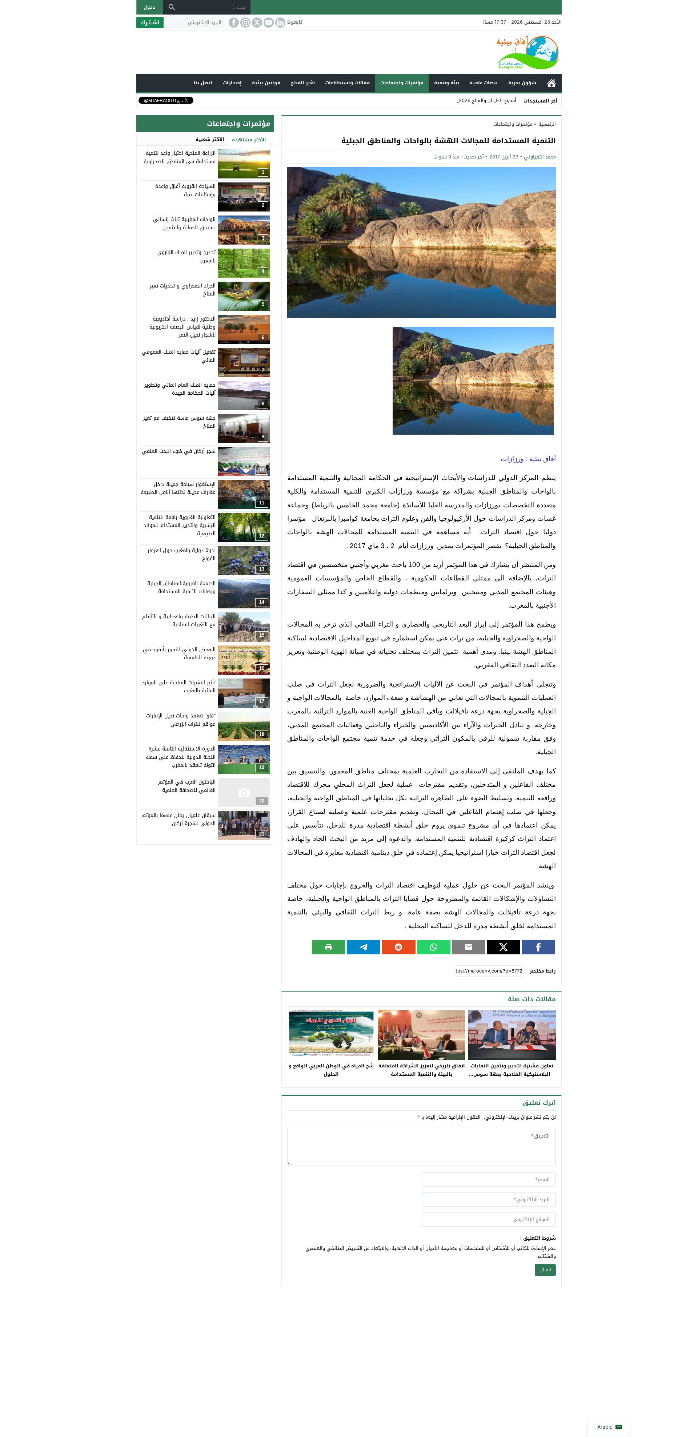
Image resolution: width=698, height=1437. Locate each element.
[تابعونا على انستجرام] (244, 22)
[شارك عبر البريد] (469, 947)
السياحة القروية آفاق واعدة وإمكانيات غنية (185, 190)
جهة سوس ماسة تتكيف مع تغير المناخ (179, 422)
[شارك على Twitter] (503, 947)
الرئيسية (551, 83)
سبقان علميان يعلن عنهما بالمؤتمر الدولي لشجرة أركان (178, 819)
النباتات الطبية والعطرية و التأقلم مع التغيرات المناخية (179, 620)
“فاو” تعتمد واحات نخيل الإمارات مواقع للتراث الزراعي (181, 719)
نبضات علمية (484, 82)
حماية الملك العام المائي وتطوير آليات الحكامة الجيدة (180, 389)
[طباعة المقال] (329, 947)
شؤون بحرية (522, 82)
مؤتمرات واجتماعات (402, 82)
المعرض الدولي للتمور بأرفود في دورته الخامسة (179, 653)
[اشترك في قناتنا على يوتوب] (268, 22)
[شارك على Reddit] (398, 947)
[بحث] (172, 7)
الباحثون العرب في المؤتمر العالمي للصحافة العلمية (187, 786)
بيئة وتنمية (447, 82)
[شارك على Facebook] (538, 947)
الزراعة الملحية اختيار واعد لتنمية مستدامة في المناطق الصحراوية (180, 157)
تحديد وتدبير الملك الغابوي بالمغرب (186, 256)
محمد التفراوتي (540, 156)
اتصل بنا (203, 82)
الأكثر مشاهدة (249, 139)
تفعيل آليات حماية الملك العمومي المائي (179, 356)
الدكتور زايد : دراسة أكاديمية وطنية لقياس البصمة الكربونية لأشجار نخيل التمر (182, 327)
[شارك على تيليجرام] (363, 947)
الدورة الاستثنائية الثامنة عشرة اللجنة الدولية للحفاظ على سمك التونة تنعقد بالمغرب (181, 757)
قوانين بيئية (266, 82)
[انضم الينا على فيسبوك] (233, 22)
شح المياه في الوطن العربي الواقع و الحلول (331, 1070)
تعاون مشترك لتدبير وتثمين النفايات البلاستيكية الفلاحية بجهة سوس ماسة (512, 1074)
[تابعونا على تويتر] (256, 22)
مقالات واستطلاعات (347, 82)
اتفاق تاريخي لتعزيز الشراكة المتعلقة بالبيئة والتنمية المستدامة (421, 1070)
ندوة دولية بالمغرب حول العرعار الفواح (182, 554)
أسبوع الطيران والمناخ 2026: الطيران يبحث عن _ (467, 100)
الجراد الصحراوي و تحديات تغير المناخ (183, 289)
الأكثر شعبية (210, 139)
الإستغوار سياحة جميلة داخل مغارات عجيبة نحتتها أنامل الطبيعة (178, 488)
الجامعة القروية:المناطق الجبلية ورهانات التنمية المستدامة (181, 587)
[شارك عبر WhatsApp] (434, 947)
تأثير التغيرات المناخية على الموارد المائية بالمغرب (179, 686)
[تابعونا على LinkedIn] (279, 22)
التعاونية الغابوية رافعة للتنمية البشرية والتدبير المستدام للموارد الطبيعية (180, 525)
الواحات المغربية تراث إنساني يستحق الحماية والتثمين (184, 223)
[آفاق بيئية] (349, 52)
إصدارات (232, 82)
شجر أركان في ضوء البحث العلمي (179, 451)
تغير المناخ (303, 82)
